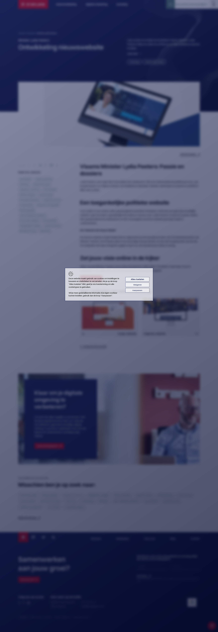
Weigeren (137, 285)
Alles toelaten (137, 279)
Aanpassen (137, 290)
